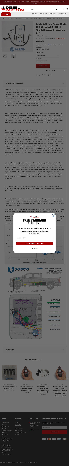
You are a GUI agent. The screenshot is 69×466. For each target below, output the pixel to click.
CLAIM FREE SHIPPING (34, 243)
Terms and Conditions (48, 14)
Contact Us (62, 14)
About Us (34, 14)
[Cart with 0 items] (67, 9)
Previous (66, 461)
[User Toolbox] (64, 9)
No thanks (34, 248)
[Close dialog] (53, 215)
